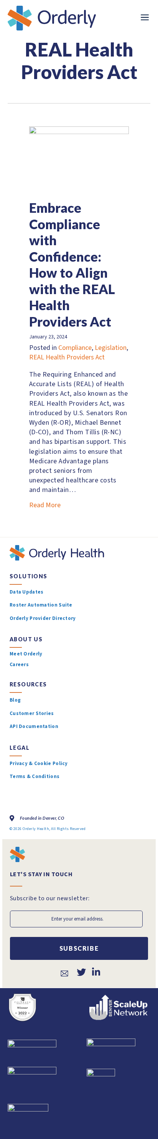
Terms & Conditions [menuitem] (34, 776)
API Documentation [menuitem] (34, 726)
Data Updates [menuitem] (26, 592)
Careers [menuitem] (19, 665)
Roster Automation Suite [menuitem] (41, 605)
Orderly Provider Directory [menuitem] (43, 618)
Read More (45, 505)
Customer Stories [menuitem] (32, 713)
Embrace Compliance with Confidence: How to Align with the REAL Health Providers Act (72, 264)
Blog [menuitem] (15, 700)
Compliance (75, 348)
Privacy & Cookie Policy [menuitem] (39, 763)
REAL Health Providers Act (67, 357)
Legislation (111, 348)
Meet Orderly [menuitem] (26, 654)
